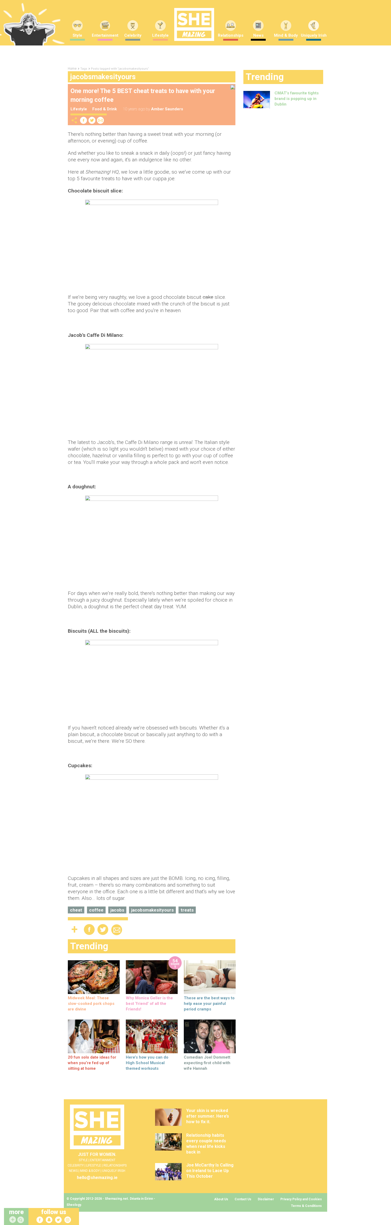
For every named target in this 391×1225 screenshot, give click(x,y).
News (258, 35)
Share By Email (100, 120)
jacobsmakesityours (152, 910)
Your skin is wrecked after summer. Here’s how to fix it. (207, 1116)
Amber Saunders (167, 109)
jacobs (117, 910)
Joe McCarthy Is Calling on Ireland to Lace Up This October (210, 1171)
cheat (76, 910)
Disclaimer (266, 1199)
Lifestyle (160, 35)
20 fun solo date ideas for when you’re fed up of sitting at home (92, 1063)
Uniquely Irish (314, 35)
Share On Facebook (83, 120)
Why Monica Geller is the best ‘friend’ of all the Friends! (149, 1004)
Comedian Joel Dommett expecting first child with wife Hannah (207, 1063)
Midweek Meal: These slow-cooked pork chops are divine (91, 1004)
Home (72, 68)
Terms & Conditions (306, 1206)
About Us (221, 1199)
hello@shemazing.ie (97, 1177)
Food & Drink (104, 109)
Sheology (73, 1205)
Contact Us (243, 1199)
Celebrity (133, 35)
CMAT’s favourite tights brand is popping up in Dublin (296, 99)
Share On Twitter (92, 120)
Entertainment (105, 35)
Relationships (230, 35)
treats (187, 910)
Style (77, 35)
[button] (21, 1220)
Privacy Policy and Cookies (301, 1199)
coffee (96, 910)
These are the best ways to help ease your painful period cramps (209, 1004)
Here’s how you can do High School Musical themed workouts (147, 1063)
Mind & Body (286, 35)
